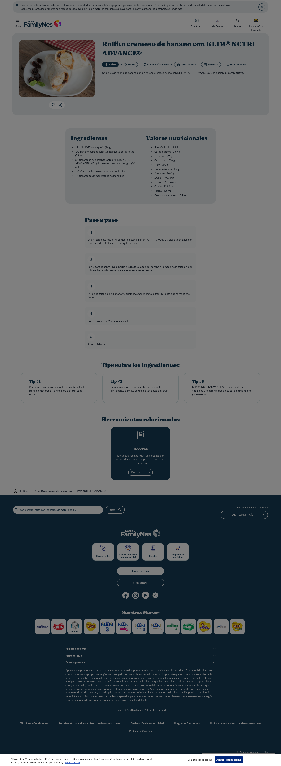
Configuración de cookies (200, 759)
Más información (72, 762)
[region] (140, 760)
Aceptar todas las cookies (228, 759)
